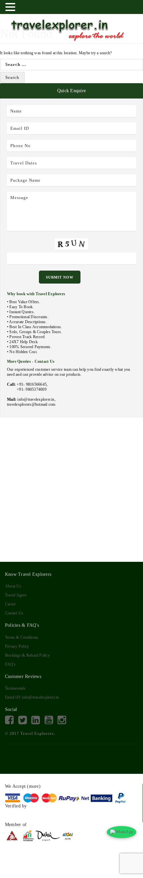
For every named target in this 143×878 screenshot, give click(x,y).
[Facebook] (9, 720)
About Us (13, 586)
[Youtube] (49, 720)
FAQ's (10, 664)
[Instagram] (62, 720)
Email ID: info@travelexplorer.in (32, 697)
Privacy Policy (17, 646)
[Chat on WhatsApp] (121, 832)
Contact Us (14, 613)
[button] (11, 7)
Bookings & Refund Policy (27, 655)
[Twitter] (22, 720)
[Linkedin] (35, 720)
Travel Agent (15, 595)
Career (10, 604)
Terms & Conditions (21, 637)
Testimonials (15, 688)
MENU (27, 8)
